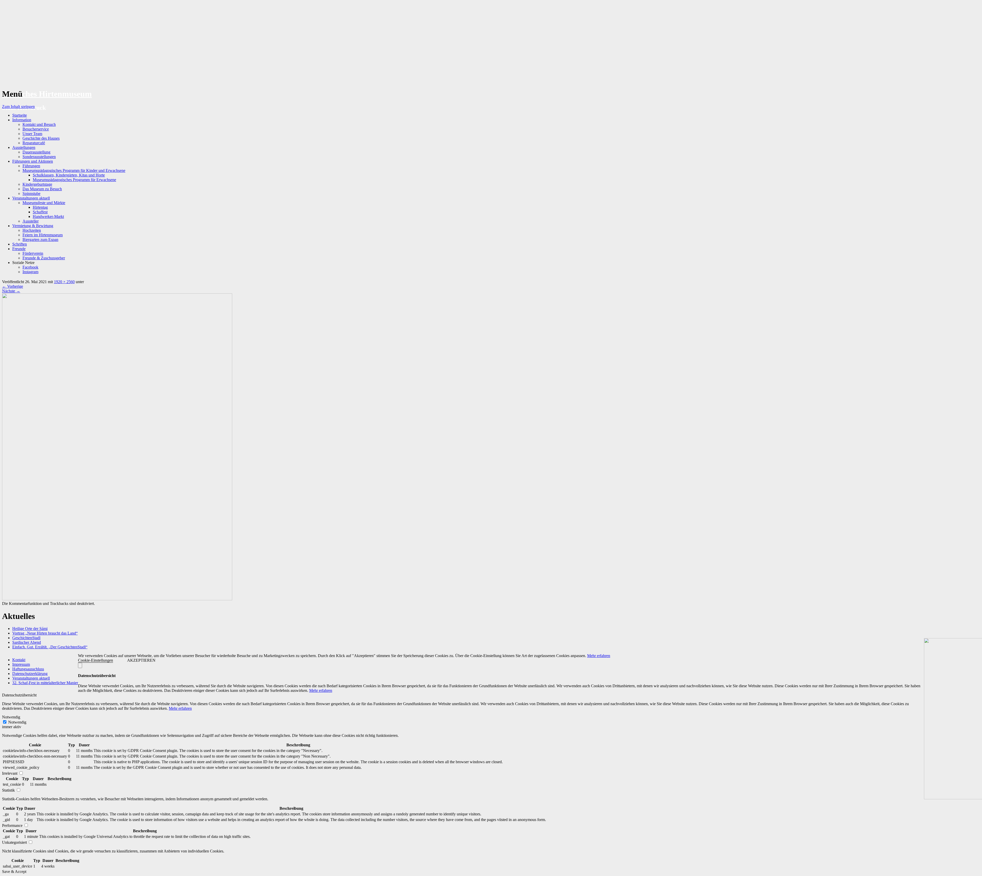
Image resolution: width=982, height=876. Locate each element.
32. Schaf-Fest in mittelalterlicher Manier (45, 683)
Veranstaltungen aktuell (31, 198)
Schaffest (40, 212)
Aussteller (31, 221)
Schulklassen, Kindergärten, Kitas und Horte (69, 175)
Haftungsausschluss (28, 669)
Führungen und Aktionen (32, 161)
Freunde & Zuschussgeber (44, 258)
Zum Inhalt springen (18, 106)
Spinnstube (31, 193)
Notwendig (17, 722)
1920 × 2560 (64, 282)
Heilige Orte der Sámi (30, 628)
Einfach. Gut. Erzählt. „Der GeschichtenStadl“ (49, 647)
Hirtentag (40, 207)
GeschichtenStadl (26, 638)
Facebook (30, 267)
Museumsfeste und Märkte (44, 203)
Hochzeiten (32, 230)
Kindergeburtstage (37, 184)
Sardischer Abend (26, 642)
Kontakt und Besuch (39, 124)
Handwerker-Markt (48, 216)
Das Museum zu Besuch (42, 189)
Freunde (19, 249)
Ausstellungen (23, 147)
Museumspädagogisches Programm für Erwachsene (74, 180)
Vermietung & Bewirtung (32, 226)
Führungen (31, 166)
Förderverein (33, 253)
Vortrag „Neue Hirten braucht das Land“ (45, 633)
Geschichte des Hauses (41, 138)
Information (21, 120)
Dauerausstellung (36, 152)
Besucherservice (36, 129)
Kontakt (18, 660)
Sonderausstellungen (39, 156)
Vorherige (12, 286)
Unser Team (32, 133)
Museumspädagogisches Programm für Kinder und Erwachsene (74, 170)
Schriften (19, 244)
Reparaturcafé (34, 143)
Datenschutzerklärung (30, 673)
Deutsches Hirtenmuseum (47, 93)
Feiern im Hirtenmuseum (43, 235)
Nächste (11, 291)
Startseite (19, 115)
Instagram (30, 272)
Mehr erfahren (598, 655)
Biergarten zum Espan (40, 239)
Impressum (21, 664)
